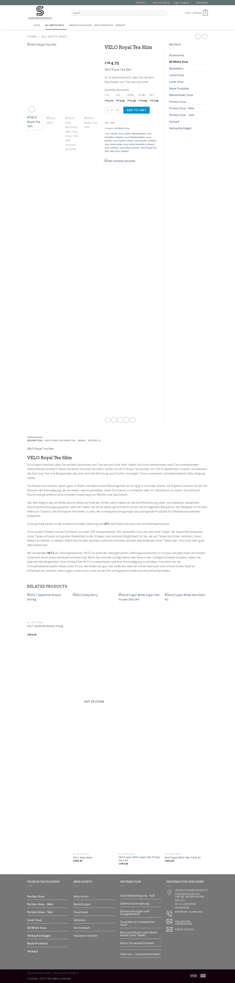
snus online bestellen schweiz (138, 144)
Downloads (81, 912)
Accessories (176, 55)
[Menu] (29, 25)
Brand (81, 440)
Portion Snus (177, 102)
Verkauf (120, 25)
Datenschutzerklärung (134, 903)
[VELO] (129, 288)
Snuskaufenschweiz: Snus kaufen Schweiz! (53, 973)
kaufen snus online (120, 133)
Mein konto (81, 896)
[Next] (93, 78)
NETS (50, 553)
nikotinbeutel (138, 133)
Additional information (60, 440)
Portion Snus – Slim (181, 115)
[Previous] (33, 78)
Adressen (80, 920)
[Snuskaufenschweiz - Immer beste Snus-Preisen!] (46, 13)
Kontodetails (82, 928)
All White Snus (54, 25)
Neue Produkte (103, 25)
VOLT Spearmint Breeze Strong (45, 626)
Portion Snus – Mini (40, 904)
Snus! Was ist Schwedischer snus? (137, 923)
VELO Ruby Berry (82, 857)
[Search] (206, 25)
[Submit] (164, 13)
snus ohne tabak (113, 144)
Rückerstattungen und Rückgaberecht (134, 912)
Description (34, 440)
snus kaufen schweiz (145, 140)
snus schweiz (112, 147)
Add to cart (136, 110)
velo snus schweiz (119, 151)
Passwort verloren (85, 936)
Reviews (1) (94, 440)
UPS (106, 524)
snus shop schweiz (130, 147)
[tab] (34, 440)
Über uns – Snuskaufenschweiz (140, 954)
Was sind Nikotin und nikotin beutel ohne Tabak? (138, 934)
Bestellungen (82, 904)
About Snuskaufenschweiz (137, 943)
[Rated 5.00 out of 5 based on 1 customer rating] (132, 57)
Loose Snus (176, 75)
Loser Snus (176, 82)
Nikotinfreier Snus (181, 95)
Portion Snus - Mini (181, 108)
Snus (37, 25)
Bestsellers (176, 68)
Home (32, 36)
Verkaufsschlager (80, 25)
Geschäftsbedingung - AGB (137, 895)
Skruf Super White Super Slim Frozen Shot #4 (139, 859)
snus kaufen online (123, 140)
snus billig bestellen (134, 137)
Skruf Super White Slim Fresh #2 (183, 857)
